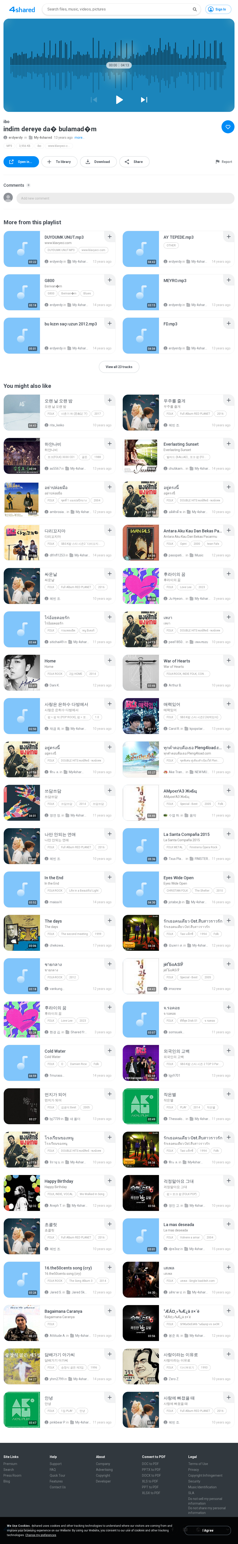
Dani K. (55, 685)
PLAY (183, 1107)
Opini (183, 543)
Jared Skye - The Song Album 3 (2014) (80, 1292)
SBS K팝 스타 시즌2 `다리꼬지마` (81, 543)
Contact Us (58, 1487)
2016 (220, 413)
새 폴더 (75, 1119)
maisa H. (56, 902)
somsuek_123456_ (177, 1032)
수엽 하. (174, 815)
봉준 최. (174, 1335)
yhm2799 (57, 1379)
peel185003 (177, 642)
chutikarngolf (177, 468)
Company (103, 1464)
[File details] (22, 249)
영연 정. (55, 815)
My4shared (77, 772)
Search (8, 1470)
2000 (197, 543)
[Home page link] (22, 9)
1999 (98, 934)
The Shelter (202, 890)
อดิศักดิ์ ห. (175, 512)
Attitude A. (58, 1335)
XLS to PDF (150, 1481)
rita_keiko (57, 425)
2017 (97, 413)
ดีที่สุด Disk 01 (189, 1020)
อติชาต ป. (175, 1292)
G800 (51, 293)
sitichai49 (57, 642)
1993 (204, 1367)
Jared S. (56, 1292)
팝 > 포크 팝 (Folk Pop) (182, 1194)
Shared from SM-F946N (79, 1032)
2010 (219, 890)
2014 (92, 674)
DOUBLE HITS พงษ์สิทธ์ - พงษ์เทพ (200, 500)
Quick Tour (57, 1475)
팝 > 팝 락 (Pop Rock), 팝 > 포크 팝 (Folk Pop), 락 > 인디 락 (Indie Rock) (69, 717)
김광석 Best (68, 1107)
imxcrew (175, 989)
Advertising (104, 1470)
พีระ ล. (54, 772)
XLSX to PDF (151, 1493)
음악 (193, 815)
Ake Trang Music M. (177, 772)
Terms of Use (198, 1464)
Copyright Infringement (205, 1475)
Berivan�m (68, 293)
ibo (39, 146)
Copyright (103, 1475)
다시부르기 (187, 1367)
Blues (87, 293)
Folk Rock (55, 674)
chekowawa (58, 945)
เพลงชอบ (201, 642)
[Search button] (194, 9)
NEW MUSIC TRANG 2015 (203, 772)
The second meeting (74, 934)
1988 (97, 457)
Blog (6, 1481)
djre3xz (174, 1249)
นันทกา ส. (176, 945)
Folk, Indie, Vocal (60, 1194)
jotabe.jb (175, 902)
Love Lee (186, 587)
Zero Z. (174, 1379)
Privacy (193, 1470)
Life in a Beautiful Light (84, 890)
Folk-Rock (55, 890)
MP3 (9, 146)
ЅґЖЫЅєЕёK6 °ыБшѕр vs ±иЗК (200, 1324)
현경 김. (55, 1032)
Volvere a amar (190, 1237)
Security (194, 1481)
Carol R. (174, 729)
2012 (72, 977)
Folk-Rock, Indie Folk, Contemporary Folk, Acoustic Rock (188, 674)
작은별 (211, 1107)
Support (56, 1464)
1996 (94, 1367)
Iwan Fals (213, 543)
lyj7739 (55, 1119)
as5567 (55, 468)
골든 (84, 457)
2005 (208, 804)
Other (171, 245)
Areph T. (56, 1205)
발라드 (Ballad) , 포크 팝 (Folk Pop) (188, 457)
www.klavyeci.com (60, 146)
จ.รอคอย (210, 1020)
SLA (191, 1493)
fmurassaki (58, 1075)
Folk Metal (175, 847)
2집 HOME (75, 674)
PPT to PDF (150, 1487)
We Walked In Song (92, 1194)
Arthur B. (175, 685)
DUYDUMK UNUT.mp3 (61, 250)
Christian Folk (177, 890)
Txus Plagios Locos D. (177, 859)
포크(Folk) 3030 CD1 (61, 457)
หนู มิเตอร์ (88, 630)
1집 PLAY (67, 1411)
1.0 (97, 717)
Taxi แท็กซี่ (186, 934)
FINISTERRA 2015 (203, 859)
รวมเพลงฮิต (68, 630)
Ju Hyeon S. (177, 598)
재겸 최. (55, 729)
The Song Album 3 (81, 1280)
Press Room (12, 1475)
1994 (203, 934)
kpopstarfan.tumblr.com (198, 729)
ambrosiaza (58, 512)
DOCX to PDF (151, 1475)
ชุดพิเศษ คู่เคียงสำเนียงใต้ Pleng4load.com (202, 760)
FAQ (53, 1470)
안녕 (82, 1411)
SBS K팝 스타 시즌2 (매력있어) (199, 717)
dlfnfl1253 (57, 555)
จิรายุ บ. (55, 1162)
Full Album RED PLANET (195, 413)
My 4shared (43, 137)
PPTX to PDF (151, 1470)
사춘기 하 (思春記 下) (74, 413)
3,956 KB (24, 146)
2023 (201, 587)
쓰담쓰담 (66, 804)
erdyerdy (16, 137)
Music (199, 555)
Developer (103, 1481)
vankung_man (58, 989)
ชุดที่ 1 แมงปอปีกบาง (74, 500)
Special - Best (189, 804)
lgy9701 (174, 1075)
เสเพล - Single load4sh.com (197, 1280)
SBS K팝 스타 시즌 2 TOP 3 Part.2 (201, 1064)
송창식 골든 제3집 (72, 1367)
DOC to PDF (150, 1464)
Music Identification (202, 1487)
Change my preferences (40, 1535)
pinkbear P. (58, 1422)
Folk (51, 413)
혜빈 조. (174, 425)
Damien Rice (78, 1064)
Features (56, 1481)
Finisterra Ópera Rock (203, 847)
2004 (97, 500)
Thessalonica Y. (177, 1119)
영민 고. (174, 1205)
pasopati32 (177, 555)
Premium (10, 1464)
